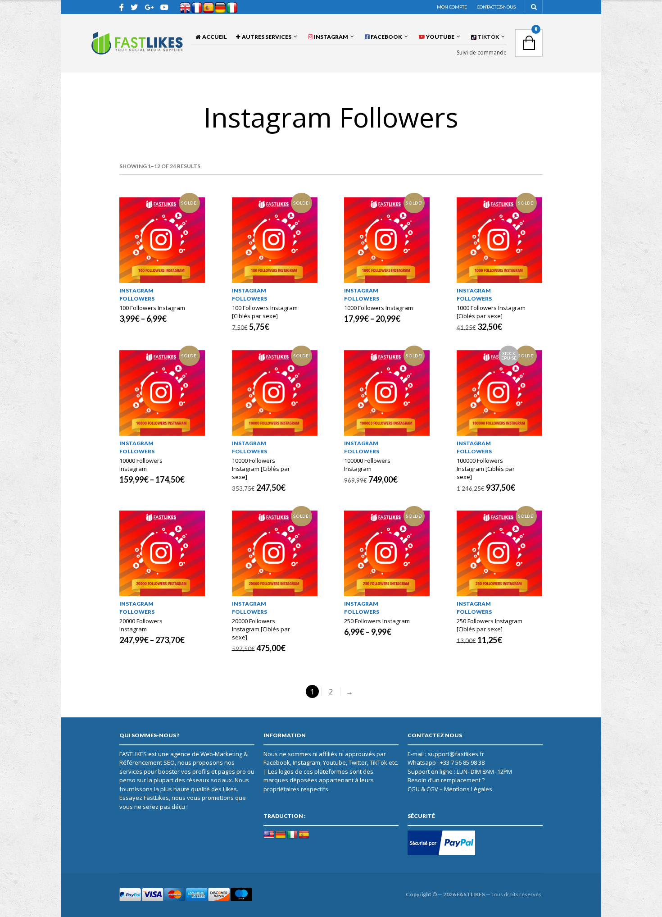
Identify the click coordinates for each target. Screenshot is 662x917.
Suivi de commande (482, 52)
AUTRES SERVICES (265, 36)
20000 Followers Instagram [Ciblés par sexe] (261, 629)
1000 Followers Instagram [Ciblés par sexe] (491, 312)
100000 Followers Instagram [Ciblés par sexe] (486, 468)
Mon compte (452, 6)
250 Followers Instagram (377, 621)
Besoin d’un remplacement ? (446, 780)
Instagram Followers (136, 294)
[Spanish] (304, 834)
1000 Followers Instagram (378, 308)
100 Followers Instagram (152, 308)
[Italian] (292, 834)
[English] (268, 834)
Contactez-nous (496, 6)
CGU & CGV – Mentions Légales (450, 789)
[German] (280, 834)
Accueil (213, 36)
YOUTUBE (439, 36)
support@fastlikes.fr (456, 754)
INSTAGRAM (330, 36)
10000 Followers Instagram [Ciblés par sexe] (261, 468)
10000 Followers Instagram (141, 464)
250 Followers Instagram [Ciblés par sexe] (489, 625)
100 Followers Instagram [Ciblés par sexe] (265, 312)
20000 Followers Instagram (141, 625)
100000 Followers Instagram (367, 464)
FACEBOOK (386, 36)
